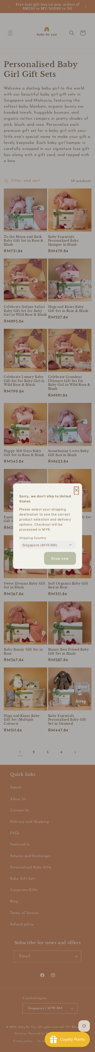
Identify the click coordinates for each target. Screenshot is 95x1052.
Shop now (60, 558)
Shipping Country (33, 537)
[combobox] (40, 544)
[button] (76, 490)
